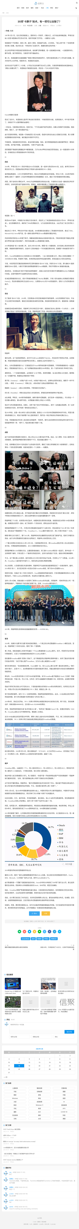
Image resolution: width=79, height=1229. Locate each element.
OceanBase (25, 939)
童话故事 (64, 1105)
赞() (59, 25)
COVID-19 (64, 1112)
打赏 (45, 913)
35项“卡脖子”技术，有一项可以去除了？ (39, 21)
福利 (32, 8)
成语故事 (39, 1101)
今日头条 (29, 25)
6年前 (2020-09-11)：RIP (19, 1201)
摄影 (15, 1112)
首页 (18, 8)
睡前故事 (39, 1088)
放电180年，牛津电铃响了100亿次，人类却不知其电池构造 (57, 948)
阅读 (36, 8)
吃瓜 (42, 8)
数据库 (39, 939)
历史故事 (15, 1115)
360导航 (39, 1218)
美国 (64, 1118)
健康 (64, 1091)
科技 (64, 1115)
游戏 (39, 1095)
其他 (56, 8)
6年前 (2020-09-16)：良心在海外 (19, 1195)
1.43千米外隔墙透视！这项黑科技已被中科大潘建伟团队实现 (13, 1011)
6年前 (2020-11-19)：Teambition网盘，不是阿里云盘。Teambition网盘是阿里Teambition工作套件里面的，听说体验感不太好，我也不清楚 (42, 1181)
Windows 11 (39, 1105)
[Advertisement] (39, 962)
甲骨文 (46, 939)
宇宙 (15, 1091)
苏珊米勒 (64, 1088)
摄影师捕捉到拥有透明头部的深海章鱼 (16, 947)
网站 (39, 1098)
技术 (27, 8)
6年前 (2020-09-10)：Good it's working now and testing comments (23, 1208)
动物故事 (39, 1091)
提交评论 (69, 1032)
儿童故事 (15, 1088)
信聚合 (39, 3)
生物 (15, 1118)
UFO (64, 1108)
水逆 (15, 1101)
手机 (15, 1108)
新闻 (22, 8)
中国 (64, 1095)
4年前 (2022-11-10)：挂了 (17, 1173)
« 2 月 (5, 1077)
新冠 (15, 1105)
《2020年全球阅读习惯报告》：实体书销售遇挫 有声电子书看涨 (48, 1011)
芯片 (39, 1112)
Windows (15, 1098)
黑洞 (39, 1108)
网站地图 (44, 1222)
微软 (15, 1095)
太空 (39, 1118)
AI (64, 1101)
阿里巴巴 (54, 939)
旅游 (64, 1098)
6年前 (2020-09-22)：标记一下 (19, 1188)
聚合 (51, 8)
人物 (47, 8)
